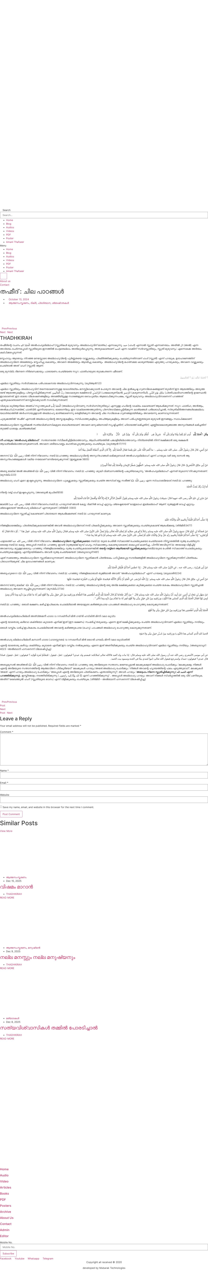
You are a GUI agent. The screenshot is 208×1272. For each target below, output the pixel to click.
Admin (4, 1230)
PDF (8, 234)
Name (4, 770)
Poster (10, 238)
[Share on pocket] (104, 325)
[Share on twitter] (104, 310)
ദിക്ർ (33, 302)
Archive (5, 1212)
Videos (10, 231)
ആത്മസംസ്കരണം (19, 302)
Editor (4, 1236)
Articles (5, 1187)
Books (4, 1193)
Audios (10, 227)
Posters (5, 1205)
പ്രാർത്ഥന (44, 302)
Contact (5, 1224)
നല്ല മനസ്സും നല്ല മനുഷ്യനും (37, 957)
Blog (8, 223)
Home (9, 220)
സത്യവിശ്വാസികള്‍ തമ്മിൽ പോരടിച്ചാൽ (49, 1028)
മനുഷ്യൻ (34, 947)
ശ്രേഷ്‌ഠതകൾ (60, 302)
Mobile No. (6, 1242)
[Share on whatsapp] (104, 317)
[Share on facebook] (104, 306)
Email (4, 782)
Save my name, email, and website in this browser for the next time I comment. (48, 807)
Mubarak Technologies (112, 1267)
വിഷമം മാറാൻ (16, 887)
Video (4, 1181)
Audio (4, 1175)
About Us (7, 1218)
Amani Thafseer (15, 241)
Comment (6, 732)
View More (6, 830)
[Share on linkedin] (104, 314)
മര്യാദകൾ (12, 1018)
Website (4, 795)
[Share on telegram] (104, 321)
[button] (104, 245)
